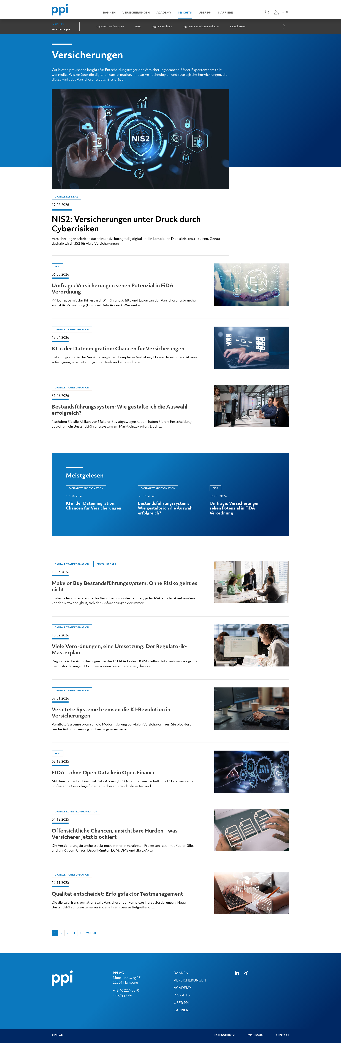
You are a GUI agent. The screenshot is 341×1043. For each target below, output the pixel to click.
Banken (109, 12)
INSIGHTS (182, 995)
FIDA (138, 26)
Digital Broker (238, 26)
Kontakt (282, 1035)
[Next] (283, 26)
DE (286, 12)
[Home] (60, 9)
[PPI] (62, 978)
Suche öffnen (266, 14)
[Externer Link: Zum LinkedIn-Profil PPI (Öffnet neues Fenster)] (237, 973)
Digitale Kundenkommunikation (201, 26)
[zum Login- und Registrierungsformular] (276, 12)
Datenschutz (224, 1035)
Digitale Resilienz (162, 26)
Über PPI (205, 12)
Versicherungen (136, 12)
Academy (163, 12)
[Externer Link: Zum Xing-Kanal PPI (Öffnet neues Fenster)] (246, 972)
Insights (185, 12)
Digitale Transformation (110, 26)
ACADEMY (182, 988)
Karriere (225, 12)
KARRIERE (182, 1010)
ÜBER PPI (181, 1003)
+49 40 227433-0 (126, 990)
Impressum (255, 1035)
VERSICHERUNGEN (190, 980)
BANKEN (181, 973)
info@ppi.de (122, 995)
